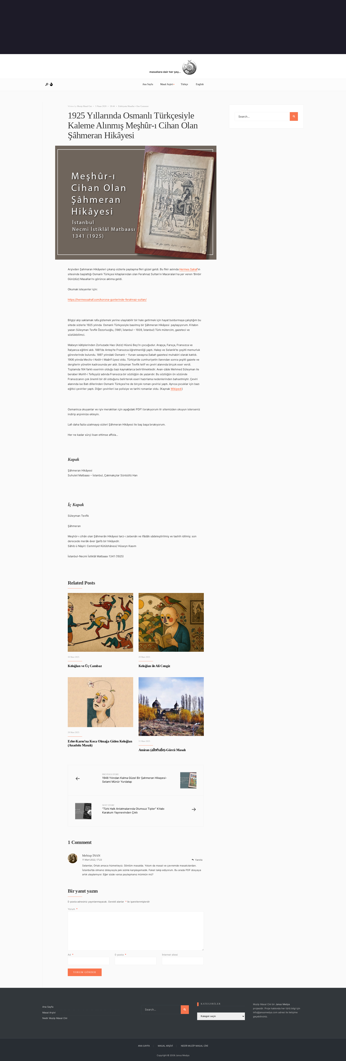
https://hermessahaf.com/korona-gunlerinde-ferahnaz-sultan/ (107, 299)
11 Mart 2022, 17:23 (92, 859)
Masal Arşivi (166, 84)
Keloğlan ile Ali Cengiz (154, 666)
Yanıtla (198, 859)
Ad (70, 954)
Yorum (72, 909)
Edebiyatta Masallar (126, 106)
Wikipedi (176, 389)
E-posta (120, 954)
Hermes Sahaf (188, 269)
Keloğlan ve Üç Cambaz (85, 666)
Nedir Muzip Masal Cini (54, 1018)
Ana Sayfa (147, 84)
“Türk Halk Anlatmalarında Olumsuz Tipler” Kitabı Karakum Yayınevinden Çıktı (133, 809)
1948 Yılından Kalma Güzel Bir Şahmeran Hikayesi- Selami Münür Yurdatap (134, 778)
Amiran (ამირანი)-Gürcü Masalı (162, 750)
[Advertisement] (108, 27)
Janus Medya (283, 1004)
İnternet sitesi (170, 954)
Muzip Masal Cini (84, 106)
